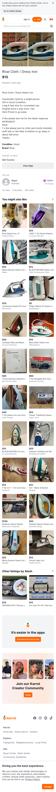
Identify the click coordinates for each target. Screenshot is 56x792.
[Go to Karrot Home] (9, 718)
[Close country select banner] (53, 3)
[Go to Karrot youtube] (45, 718)
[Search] (51, 26)
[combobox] (25, 26)
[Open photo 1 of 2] (15, 49)
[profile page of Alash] (6, 182)
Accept (48, 786)
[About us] (45, 19)
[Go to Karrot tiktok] (51, 718)
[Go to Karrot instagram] (40, 718)
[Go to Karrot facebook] (34, 718)
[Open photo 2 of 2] (41, 49)
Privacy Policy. (32, 779)
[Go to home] (3, 19)
